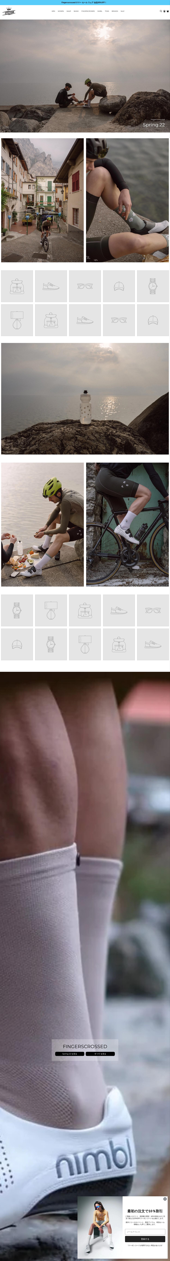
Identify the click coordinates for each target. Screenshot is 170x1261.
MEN (53, 11)
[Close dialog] (165, 1199)
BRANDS (115, 11)
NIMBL (99, 11)
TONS (107, 11)
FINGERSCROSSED (88, 11)
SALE (122, 11)
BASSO (76, 11)
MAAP (69, 11)
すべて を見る (100, 1054)
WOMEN (61, 11)
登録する (145, 1239)
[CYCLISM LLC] (9, 11)
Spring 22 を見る (69, 1054)
